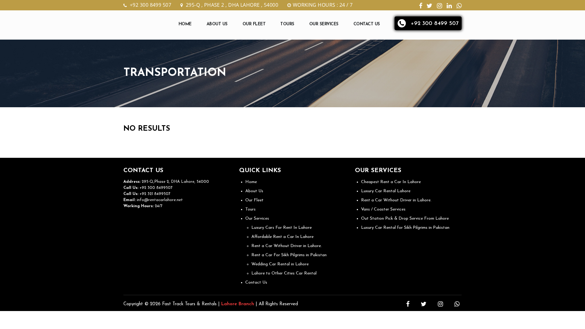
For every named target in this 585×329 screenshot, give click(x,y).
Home (185, 24)
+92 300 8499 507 (150, 5)
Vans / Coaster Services (383, 209)
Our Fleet (254, 24)
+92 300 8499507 (155, 188)
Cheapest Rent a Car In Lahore (391, 182)
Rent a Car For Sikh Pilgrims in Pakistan (289, 255)
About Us (217, 24)
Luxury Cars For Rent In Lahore (281, 227)
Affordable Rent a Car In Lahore (282, 237)
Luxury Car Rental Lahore (385, 191)
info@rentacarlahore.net (160, 200)
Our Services (324, 24)
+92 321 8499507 (154, 194)
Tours (287, 24)
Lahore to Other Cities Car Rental (284, 273)
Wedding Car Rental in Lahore (280, 264)
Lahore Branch (237, 304)
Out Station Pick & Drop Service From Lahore (405, 218)
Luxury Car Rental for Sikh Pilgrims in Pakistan (405, 227)
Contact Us (366, 24)
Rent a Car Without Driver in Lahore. (286, 246)
